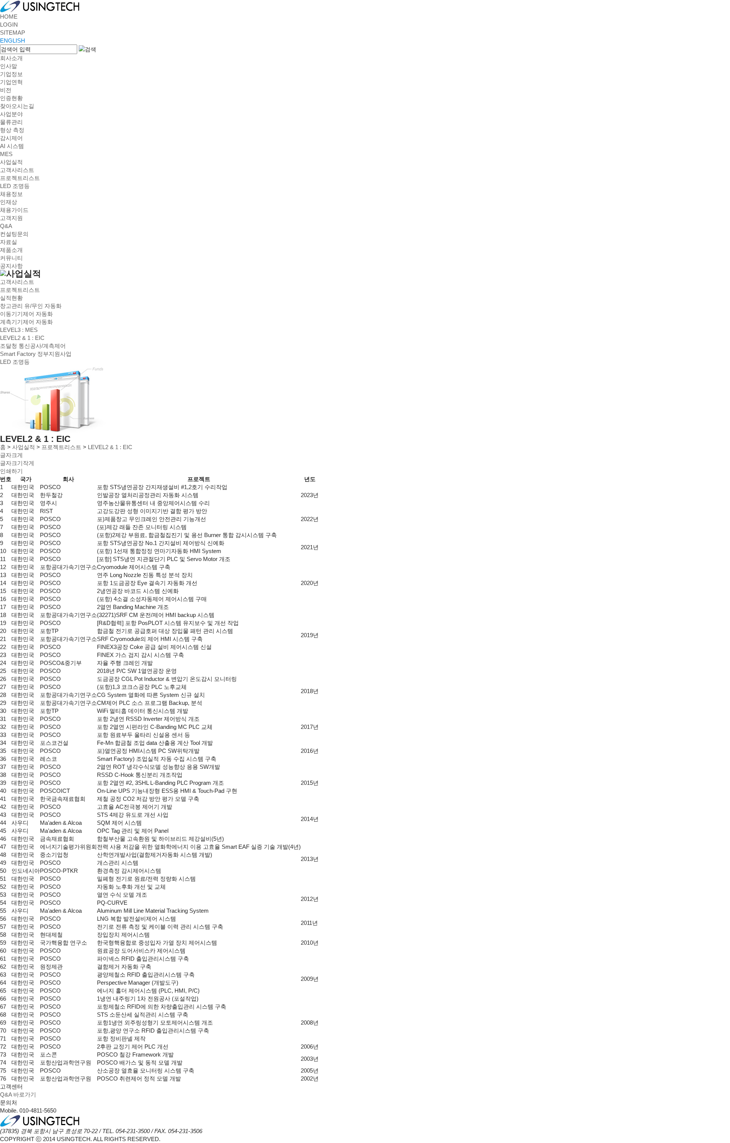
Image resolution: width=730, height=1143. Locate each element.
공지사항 (11, 266)
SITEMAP (12, 32)
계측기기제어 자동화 (26, 322)
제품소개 (11, 250)
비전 (5, 90)
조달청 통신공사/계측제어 (33, 346)
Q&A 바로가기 (18, 1094)
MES (6, 154)
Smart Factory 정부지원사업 (35, 354)
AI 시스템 (12, 146)
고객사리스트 (17, 170)
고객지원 (11, 218)
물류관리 (11, 122)
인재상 (8, 202)
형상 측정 (12, 130)
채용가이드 (14, 210)
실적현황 (11, 298)
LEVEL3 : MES (19, 330)
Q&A (6, 226)
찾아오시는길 (17, 106)
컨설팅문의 (14, 234)
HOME (8, 16)
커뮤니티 (11, 258)
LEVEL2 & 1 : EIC (22, 338)
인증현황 (11, 98)
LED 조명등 (15, 186)
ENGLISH (12, 40)
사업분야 (11, 114)
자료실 (8, 242)
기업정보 (11, 74)
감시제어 (11, 138)
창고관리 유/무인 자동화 (31, 306)
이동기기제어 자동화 (26, 314)
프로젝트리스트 (20, 178)
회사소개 (11, 58)
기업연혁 (11, 82)
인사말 (8, 66)
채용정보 (11, 194)
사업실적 (11, 162)
